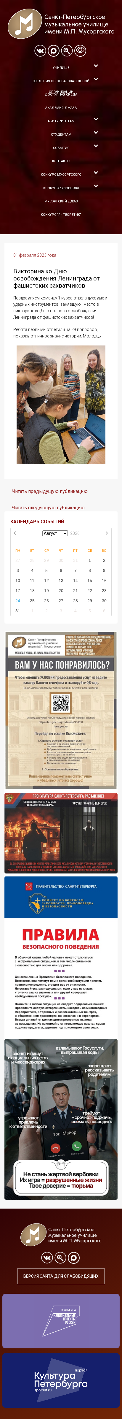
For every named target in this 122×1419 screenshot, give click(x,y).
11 (32, 580)
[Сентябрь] (106, 533)
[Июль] (15, 533)
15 (89, 580)
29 (46, 560)
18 (32, 590)
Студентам (61, 135)
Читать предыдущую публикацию (50, 491)
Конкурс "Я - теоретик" (61, 215)
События (61, 148)
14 (75, 580)
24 (17, 600)
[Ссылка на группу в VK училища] (40, 51)
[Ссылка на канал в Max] (54, 51)
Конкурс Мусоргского (61, 175)
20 (61, 590)
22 (89, 590)
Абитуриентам (61, 121)
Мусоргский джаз (61, 201)
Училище (61, 68)
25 (32, 600)
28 (32, 560)
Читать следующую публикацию (48, 507)
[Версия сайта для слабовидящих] (80, 51)
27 (17, 560)
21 (75, 590)
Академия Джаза (61, 108)
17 (17, 590)
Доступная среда (61, 94)
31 (75, 560)
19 (46, 590)
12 (46, 580)
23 (104, 590)
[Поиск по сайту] (67, 51)
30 (61, 560)
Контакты (61, 161)
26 (46, 600)
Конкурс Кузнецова (61, 188)
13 (61, 580)
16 (104, 580)
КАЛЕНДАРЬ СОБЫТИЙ (37, 521)
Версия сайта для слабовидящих (61, 1276)
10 (17, 580)
